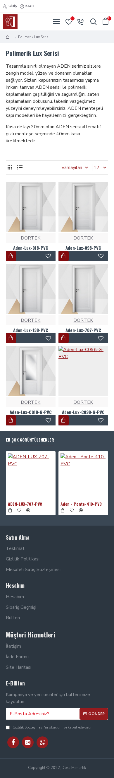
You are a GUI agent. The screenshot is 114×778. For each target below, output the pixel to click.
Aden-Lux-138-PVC (30, 330)
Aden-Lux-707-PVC (83, 330)
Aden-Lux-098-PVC (83, 248)
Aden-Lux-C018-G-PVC (31, 412)
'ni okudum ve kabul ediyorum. (53, 727)
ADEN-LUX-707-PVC (25, 504)
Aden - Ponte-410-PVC (81, 504)
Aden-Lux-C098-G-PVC (83, 412)
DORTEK (30, 238)
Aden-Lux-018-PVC (30, 248)
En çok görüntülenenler (30, 440)
